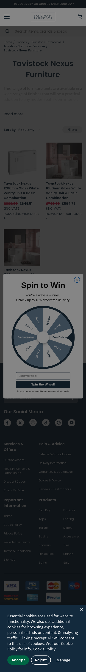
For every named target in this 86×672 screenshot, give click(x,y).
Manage (63, 660)
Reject (41, 660)
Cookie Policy (44, 649)
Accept (18, 660)
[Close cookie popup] (81, 609)
